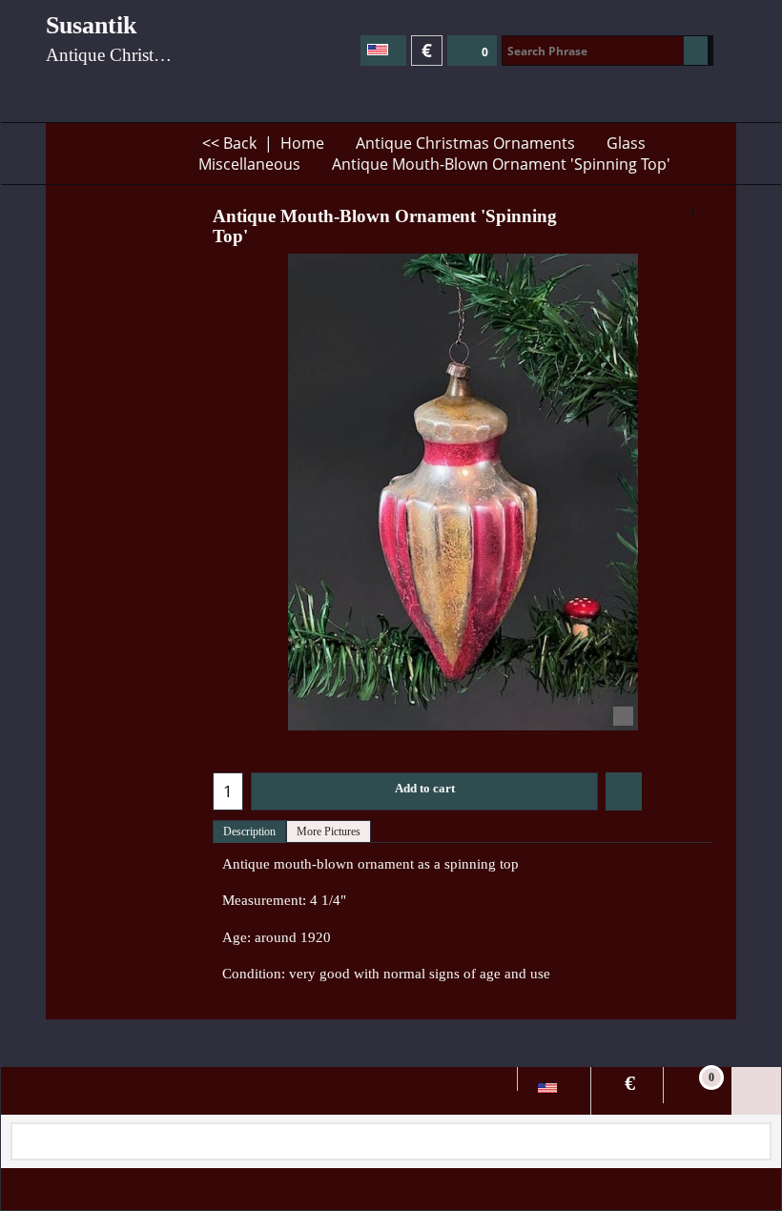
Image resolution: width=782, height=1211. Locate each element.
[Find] (696, 50)
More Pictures (328, 831)
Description (249, 831)
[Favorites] (624, 791)
